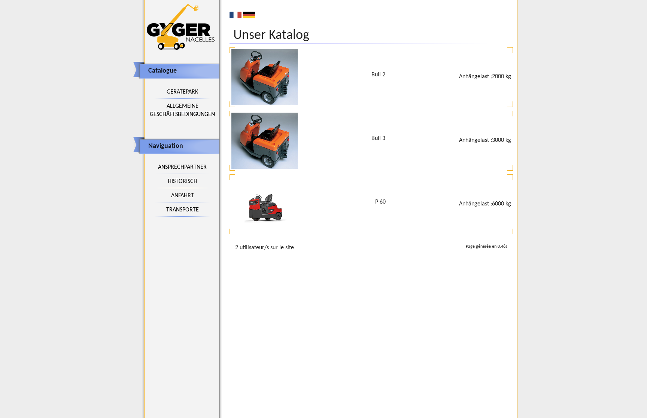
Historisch (182, 181)
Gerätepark (182, 92)
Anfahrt (182, 196)
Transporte (182, 210)
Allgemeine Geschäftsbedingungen (182, 110)
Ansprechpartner (182, 167)
